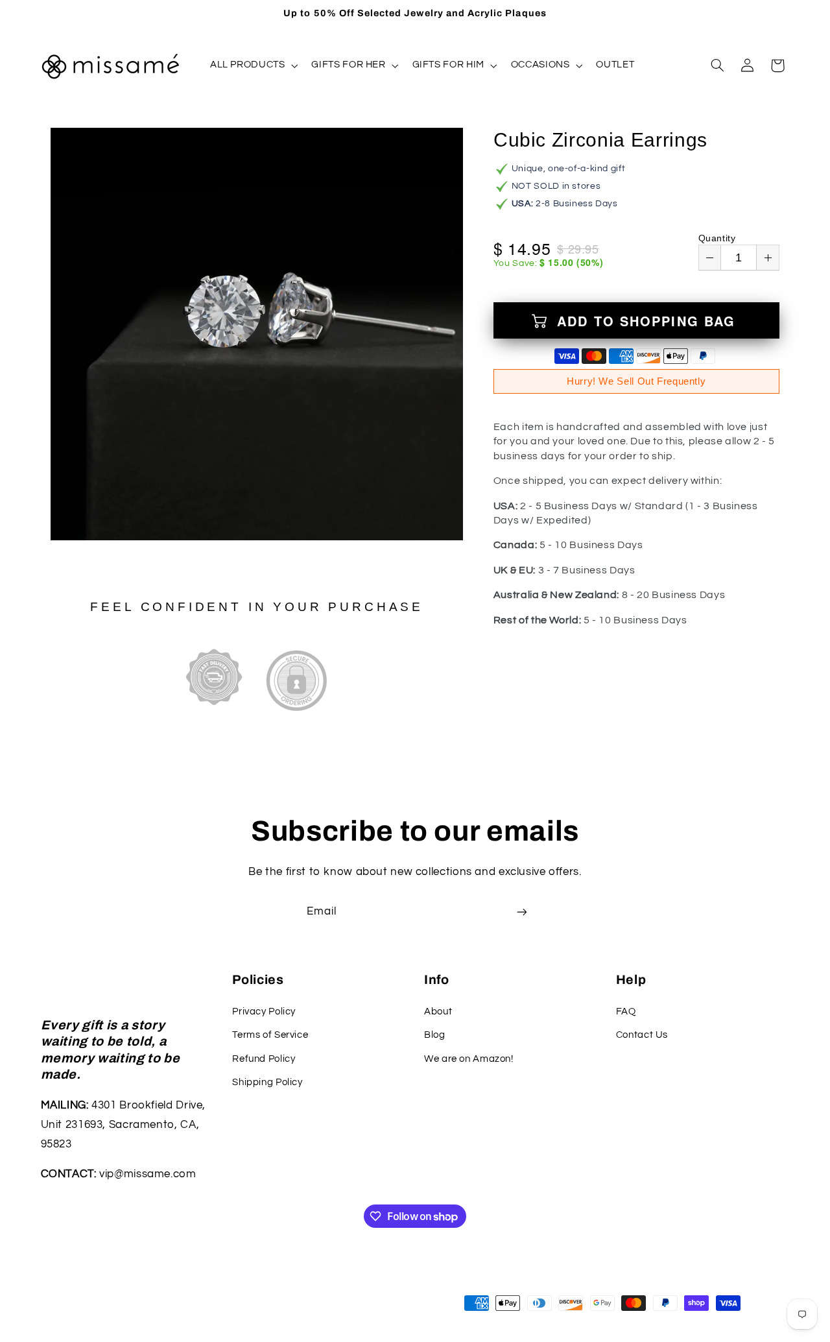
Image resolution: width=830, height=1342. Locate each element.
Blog (434, 1035)
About (438, 1011)
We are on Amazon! (469, 1059)
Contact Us (642, 1035)
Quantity (717, 238)
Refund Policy (263, 1059)
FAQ (626, 1011)
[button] (252, 65)
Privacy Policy (264, 1011)
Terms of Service (270, 1035)
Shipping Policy (267, 1082)
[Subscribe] (522, 912)
